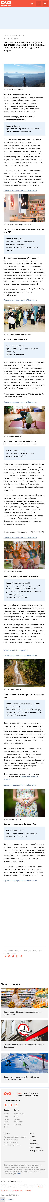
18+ (32, 4)
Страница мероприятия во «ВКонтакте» (20, 190)
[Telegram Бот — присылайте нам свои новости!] (16, 1105)
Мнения (6, 1119)
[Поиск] (38, 3)
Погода (6, 1124)
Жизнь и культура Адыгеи (12, 1145)
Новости (6, 1114)
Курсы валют (18, 1122)
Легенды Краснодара (11, 1140)
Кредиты (17, 1119)
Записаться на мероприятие (15, 650)
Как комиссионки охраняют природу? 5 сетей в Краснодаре (24, 1045)
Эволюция (34, 1144)
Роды (35, 951)
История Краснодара (11, 1142)
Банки (16, 1110)
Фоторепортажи (37, 1151)
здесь (19, 1174)
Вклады (16, 1116)
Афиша (6, 1122)
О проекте (4, 1190)
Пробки (6, 1127)
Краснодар (18, 951)
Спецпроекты (35, 1147)
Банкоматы (17, 1124)
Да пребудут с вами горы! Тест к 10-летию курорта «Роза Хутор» (21, 1078)
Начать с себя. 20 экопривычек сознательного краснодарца (23, 1013)
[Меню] (45, 3)
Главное (7, 1110)
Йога (5, 951)
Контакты (28, 1190)
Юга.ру (19, 1093)
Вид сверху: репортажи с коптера (15, 1137)
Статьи (6, 1116)
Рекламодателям (16, 1190)
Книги (10, 951)
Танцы (41, 951)
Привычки (27, 951)
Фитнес (13, 954)
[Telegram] (11, 1105)
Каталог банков (19, 1114)
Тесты (32, 1137)
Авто (32, 1133)
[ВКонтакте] (6, 1105)
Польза (33, 1140)
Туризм (6, 954)
